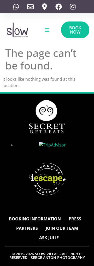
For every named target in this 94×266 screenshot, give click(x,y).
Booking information (35, 219)
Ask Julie (49, 238)
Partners (27, 228)
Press (75, 219)
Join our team (62, 228)
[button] (47, 30)
